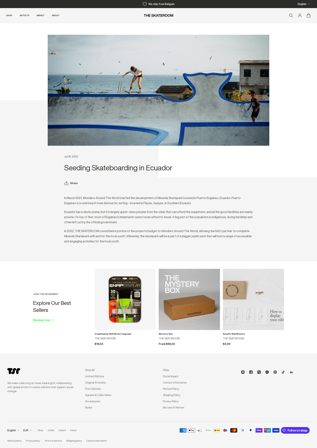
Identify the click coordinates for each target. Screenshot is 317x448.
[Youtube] (267, 372)
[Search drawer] (291, 15)
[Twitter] (259, 372)
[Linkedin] (291, 372)
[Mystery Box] (189, 299)
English (302, 4)
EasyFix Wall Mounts (234, 334)
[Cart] (308, 15)
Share (74, 183)
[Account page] (299, 15)
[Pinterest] (275, 372)
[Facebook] (251, 372)
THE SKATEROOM (105, 338)
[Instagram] (243, 372)
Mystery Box (166, 334)
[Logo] (158, 15)
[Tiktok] (283, 372)
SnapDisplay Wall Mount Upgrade (113, 334)
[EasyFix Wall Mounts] (253, 299)
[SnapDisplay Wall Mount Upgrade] (125, 299)
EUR (25, 430)
